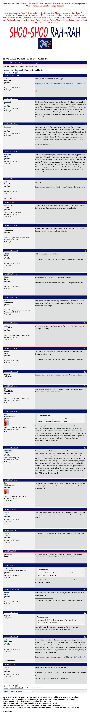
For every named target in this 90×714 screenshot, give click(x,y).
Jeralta (6, 512)
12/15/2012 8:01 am (11, 179)
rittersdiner (8, 568)
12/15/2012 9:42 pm (11, 480)
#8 (85, 251)
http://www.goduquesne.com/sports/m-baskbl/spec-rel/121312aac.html (60, 83)
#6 (85, 202)
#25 (85, 664)
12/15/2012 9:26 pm (11, 448)
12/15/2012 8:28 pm (11, 323)
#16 (85, 448)
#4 (85, 151)
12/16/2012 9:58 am (11, 664)
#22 (85, 589)
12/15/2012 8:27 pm (11, 297)
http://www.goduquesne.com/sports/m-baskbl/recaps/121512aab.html (60, 657)
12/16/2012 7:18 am (11, 613)
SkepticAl (7, 127)
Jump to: (7, 691)
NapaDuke (8, 451)
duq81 (6, 414)
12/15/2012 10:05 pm (11, 509)
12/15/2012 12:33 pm (11, 202)
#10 (85, 297)
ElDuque (7, 228)
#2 (85, 99)
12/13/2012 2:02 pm (11, 99)
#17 (85, 480)
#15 (85, 411)
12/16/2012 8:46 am (11, 637)
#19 (85, 530)
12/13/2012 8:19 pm (11, 124)
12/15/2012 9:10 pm (11, 411)
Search (13, 63)
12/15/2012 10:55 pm (11, 565)
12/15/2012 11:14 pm (11, 589)
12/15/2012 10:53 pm (11, 551)
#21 (85, 565)
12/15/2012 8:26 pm (11, 274)
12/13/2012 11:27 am (11, 75)
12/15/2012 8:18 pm (11, 225)
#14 (85, 386)
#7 (85, 225)
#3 (85, 124)
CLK (5, 78)
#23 (85, 613)
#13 (85, 372)
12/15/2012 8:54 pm (11, 372)
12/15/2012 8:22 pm (11, 251)
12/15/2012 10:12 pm (11, 530)
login (35, 66)
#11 (85, 323)
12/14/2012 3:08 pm (11, 151)
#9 (85, 274)
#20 (85, 551)
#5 (85, 179)
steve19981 (8, 205)
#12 (85, 348)
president (7, 154)
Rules (29, 63)
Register (22, 63)
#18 (85, 509)
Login (36, 63)
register (42, 66)
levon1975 (7, 102)
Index (6, 63)
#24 (85, 637)
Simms (6, 254)
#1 (85, 75)
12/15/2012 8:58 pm (11, 386)
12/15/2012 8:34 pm (11, 348)
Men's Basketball (16, 70)
